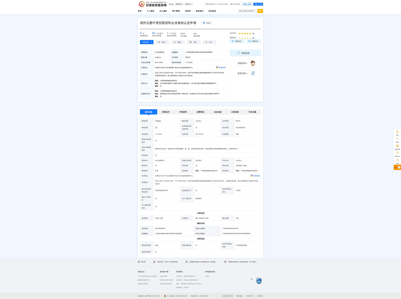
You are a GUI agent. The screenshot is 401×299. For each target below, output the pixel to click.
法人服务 (163, 11)
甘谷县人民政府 (223, 4)
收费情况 (200, 112)
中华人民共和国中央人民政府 (147, 276)
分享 (210, 42)
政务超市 (199, 11)
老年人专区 (247, 4)
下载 (194, 42)
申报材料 (183, 112)
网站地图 (239, 296)
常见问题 (252, 112)
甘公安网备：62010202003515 (177, 296)
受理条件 (166, 112)
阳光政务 (212, 11)
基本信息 (148, 112)
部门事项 (176, 11)
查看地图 (222, 67)
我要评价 (255, 41)
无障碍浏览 (236, 4)
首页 (140, 11)
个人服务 (150, 11)
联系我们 (260, 296)
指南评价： (234, 37)
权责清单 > (243, 73)
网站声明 (250, 296)
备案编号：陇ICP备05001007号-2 (149, 296)
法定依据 (217, 112)
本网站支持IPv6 (228, 296)
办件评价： (234, 33)
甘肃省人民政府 (143, 284)
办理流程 (235, 112)
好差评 (188, 11)
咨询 (163, 42)
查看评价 (238, 41)
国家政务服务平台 (211, 4)
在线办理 (145, 42)
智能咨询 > (243, 63)
